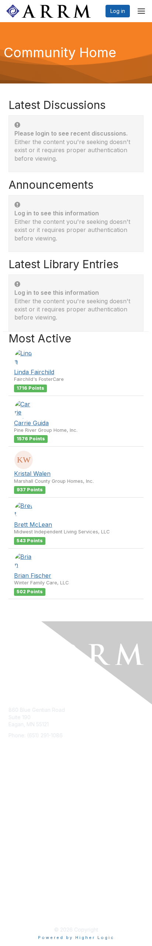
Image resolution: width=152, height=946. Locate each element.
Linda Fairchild (34, 372)
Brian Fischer (32, 575)
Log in (117, 11)
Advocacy (20, 806)
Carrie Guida (31, 423)
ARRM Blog (21, 827)
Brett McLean (33, 524)
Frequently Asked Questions (42, 860)
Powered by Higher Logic (76, 937)
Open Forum (23, 838)
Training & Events (29, 816)
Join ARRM (21, 795)
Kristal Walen (32, 473)
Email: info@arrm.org (33, 746)
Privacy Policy (25, 849)
